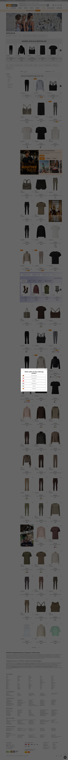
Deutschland (34, 375)
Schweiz (34, 380)
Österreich (34, 378)
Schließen (46, 369)
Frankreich (34, 383)
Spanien (34, 388)
